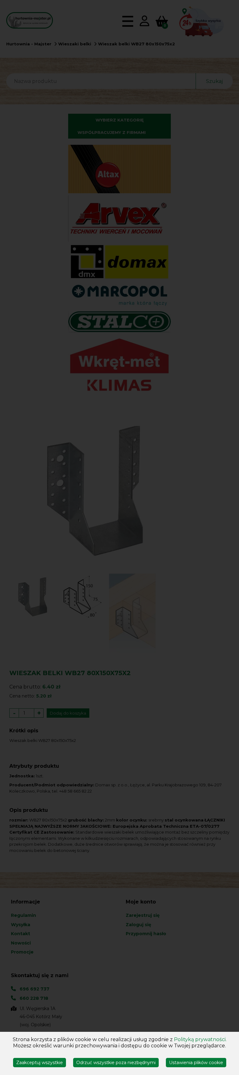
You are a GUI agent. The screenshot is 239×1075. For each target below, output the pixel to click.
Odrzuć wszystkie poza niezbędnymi (116, 1062)
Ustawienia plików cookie (196, 1062)
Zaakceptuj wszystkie (39, 1062)
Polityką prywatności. (200, 1039)
